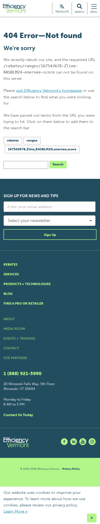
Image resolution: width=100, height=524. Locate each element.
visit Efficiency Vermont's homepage (49, 90)
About (9, 319)
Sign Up (50, 235)
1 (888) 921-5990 (22, 373)
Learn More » (15, 511)
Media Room (14, 329)
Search (58, 164)
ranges (32, 140)
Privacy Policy (71, 468)
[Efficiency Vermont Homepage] (15, 8)
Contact (11, 348)
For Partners (15, 358)
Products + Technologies (27, 284)
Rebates (10, 265)
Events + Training (19, 339)
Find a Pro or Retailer (23, 303)
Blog (8, 294)
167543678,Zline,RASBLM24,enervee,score (42, 149)
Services (11, 274)
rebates (13, 140)
